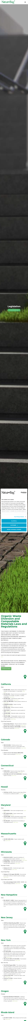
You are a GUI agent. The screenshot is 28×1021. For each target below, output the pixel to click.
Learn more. (11, 697)
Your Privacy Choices (19, 516)
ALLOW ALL (14, 520)
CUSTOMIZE (13, 525)
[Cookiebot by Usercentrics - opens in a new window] (21, 493)
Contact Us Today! (6, 668)
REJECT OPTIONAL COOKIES (14, 529)
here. (2, 656)
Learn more (10, 706)
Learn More (15, 1001)
